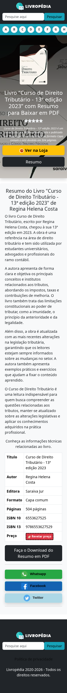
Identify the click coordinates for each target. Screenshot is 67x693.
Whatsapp (37, 574)
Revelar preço (41, 536)
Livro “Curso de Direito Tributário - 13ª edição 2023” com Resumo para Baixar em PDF (33, 102)
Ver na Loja (36, 150)
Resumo (34, 162)
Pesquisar (54, 16)
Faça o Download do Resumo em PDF (33, 553)
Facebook (37, 586)
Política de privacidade (34, 659)
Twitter (37, 598)
